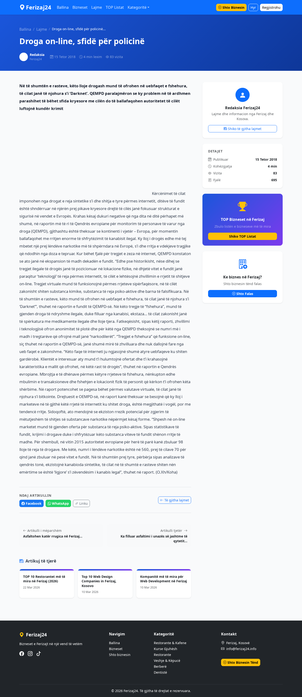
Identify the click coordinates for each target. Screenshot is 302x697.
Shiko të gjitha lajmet (244, 128)
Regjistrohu (271, 7)
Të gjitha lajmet (176, 500)
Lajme (96, 7)
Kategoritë (137, 7)
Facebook (34, 503)
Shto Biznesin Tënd (242, 662)
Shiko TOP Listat (242, 236)
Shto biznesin (119, 654)
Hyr (253, 7)
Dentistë (160, 672)
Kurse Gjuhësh (165, 649)
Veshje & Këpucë (167, 660)
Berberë (160, 666)
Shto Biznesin (233, 7)
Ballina (63, 7)
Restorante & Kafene (170, 643)
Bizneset (80, 7)
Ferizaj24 (38, 7)
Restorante (162, 654)
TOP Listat (115, 7)
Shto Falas (244, 293)
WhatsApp (60, 503)
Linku (83, 503)
